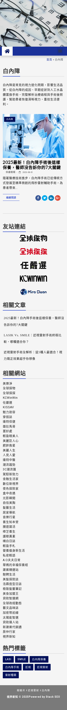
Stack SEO (53, 696)
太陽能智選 (11, 617)
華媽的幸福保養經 (15, 565)
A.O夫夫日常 (11, 560)
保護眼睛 (10, 172)
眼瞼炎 (21, 690)
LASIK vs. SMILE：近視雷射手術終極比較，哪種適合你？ (33, 338)
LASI (8, 659)
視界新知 (9, 636)
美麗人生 (9, 450)
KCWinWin (10, 398)
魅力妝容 (9, 412)
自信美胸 (9, 503)
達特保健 (9, 421)
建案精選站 (11, 570)
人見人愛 (9, 455)
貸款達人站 (11, 622)
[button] (60, 51)
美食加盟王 (11, 593)
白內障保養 (39, 659)
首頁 (49, 59)
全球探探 (9, 393)
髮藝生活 (9, 507)
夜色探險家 (11, 488)
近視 (28, 667)
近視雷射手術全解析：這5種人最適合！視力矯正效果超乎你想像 (33, 355)
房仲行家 (9, 631)
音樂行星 (9, 517)
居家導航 (9, 512)
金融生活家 (11, 479)
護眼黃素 (9, 536)
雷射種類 (10, 674)
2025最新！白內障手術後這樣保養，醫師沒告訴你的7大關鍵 (32, 164)
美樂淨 (7, 383)
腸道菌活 (9, 526)
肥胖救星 (9, 445)
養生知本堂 (11, 522)
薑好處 (7, 431)
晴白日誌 (9, 541)
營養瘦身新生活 (14, 550)
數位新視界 (11, 484)
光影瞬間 (9, 498)
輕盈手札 (9, 546)
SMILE (21, 659)
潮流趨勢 (9, 464)
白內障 (9, 119)
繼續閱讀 (11, 197)
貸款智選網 (11, 598)
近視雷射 (42, 667)
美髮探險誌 (11, 579)
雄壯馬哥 (9, 426)
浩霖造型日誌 (12, 584)
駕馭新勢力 (11, 474)
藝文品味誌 (11, 608)
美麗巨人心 (11, 441)
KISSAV (8, 407)
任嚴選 (7, 402)
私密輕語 (9, 555)
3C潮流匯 (9, 469)
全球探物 (9, 388)
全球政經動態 (12, 603)
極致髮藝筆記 (12, 589)
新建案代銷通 (12, 627)
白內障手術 (12, 667)
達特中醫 (9, 460)
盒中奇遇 (9, 493)
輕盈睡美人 (11, 436)
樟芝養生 (9, 531)
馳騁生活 (9, 574)
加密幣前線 (11, 612)
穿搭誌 (7, 417)
